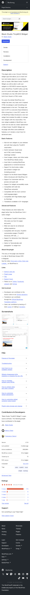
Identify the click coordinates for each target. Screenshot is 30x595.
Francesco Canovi (10, 436)
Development (7, 60)
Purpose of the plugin (8, 358)
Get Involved (20, 540)
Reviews (6, 52)
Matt (4, 557)
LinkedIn (6, 284)
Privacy (4, 534)
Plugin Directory (6, 7)
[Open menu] (27, 2)
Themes (18, 528)
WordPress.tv (7, 548)
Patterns (18, 534)
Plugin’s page (8, 274)
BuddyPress (6, 562)
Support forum (8, 279)
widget (20, 470)
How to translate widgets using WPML (8, 381)
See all (26, 503)
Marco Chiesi (9, 430)
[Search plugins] (19, 18)
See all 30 (25, 463)
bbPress (5, 560)
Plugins (18, 531)
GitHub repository (22, 294)
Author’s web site (9, 271)
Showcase (19, 526)
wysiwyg (25, 470)
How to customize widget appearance (7, 393)
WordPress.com (7, 554)
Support (5, 64)
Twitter (14, 281)
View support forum (8, 515)
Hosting (4, 531)
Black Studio (8, 37)
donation (22, 307)
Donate (19, 545)
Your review (5, 503)
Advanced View (6, 475)
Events (18, 543)
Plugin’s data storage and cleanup (12, 406)
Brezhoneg (9, 570)
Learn (3, 540)
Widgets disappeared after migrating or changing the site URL (12, 375)
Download (6, 41)
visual (26, 467)
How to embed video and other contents (8, 387)
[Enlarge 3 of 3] (26, 328)
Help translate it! (15, 13)
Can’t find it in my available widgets (7, 368)
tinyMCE (22, 467)
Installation (6, 56)
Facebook (20, 281)
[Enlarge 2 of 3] (26, 316)
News (3, 528)
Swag (18, 548)
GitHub (15, 284)
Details (5, 47)
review (10, 307)
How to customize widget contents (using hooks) (10, 400)
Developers (5, 545)
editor (16, 467)
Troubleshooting (7, 363)
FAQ (5, 276)
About (3, 526)
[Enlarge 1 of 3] (12, 316)
